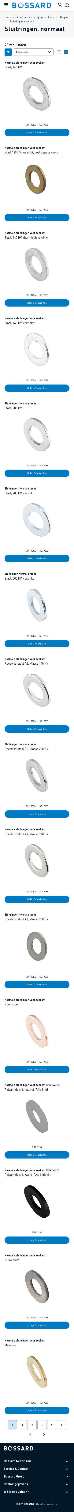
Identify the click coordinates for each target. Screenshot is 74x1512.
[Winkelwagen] (67, 5)
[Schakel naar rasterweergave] (66, 51)
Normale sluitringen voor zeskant (25, 62)
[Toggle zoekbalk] (60, 5)
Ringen (63, 17)
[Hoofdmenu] (6, 5)
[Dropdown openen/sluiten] (50, 52)
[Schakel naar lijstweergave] (59, 51)
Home (8, 17)
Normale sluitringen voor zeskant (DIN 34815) (32, 1084)
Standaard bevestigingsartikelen (35, 17)
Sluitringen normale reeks (20, 403)
